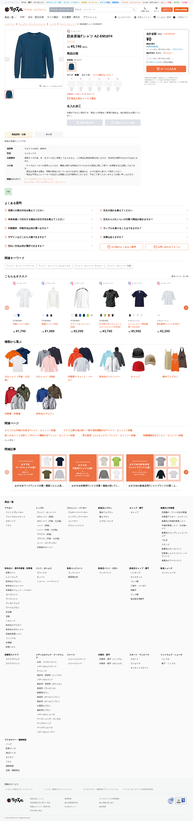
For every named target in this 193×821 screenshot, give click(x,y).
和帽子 (133, 590)
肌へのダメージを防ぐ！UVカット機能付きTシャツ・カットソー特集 (40, 435)
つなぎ (165, 540)
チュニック (42, 671)
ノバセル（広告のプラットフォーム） (19, 789)
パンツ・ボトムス (44, 568)
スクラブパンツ (13, 663)
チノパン (41, 577)
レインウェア (12, 577)
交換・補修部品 (13, 770)
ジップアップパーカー (78, 517)
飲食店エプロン (105, 508)
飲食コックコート (75, 568)
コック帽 (134, 594)
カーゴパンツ (12, 594)
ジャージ (71, 655)
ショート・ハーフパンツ (48, 581)
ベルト (9, 761)
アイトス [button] (71, 41)
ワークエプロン (13, 607)
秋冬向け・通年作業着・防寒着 (18, 568)
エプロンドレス (106, 521)
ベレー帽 (134, 581)
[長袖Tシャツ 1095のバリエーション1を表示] (43, 315)
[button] (11, 17)
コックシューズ (168, 572)
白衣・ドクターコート (47, 662)
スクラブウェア (13, 659)
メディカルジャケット (47, 666)
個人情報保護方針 (71, 803)
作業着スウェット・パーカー (19, 590)
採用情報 (68, 799)
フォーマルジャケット (16, 517)
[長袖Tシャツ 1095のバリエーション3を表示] (51, 315)
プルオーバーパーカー (78, 512)
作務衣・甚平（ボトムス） (111, 663)
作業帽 (9, 642)
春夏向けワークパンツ (171, 560)
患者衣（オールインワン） (49, 697)
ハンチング (135, 572)
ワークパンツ (12, 599)
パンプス (166, 659)
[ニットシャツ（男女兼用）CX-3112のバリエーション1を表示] (130, 315)
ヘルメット (11, 621)
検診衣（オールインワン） (49, 701)
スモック (166, 544)
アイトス (28, 179)
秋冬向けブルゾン (14, 581)
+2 (91, 315)
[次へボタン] (186, 307)
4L (108, 79)
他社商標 (102, 807)
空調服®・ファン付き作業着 (174, 512)
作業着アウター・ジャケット (174, 517)
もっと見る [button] (9, 440)
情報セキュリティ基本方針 (40, 807)
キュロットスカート (139, 668)
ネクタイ (10, 757)
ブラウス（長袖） (45, 534)
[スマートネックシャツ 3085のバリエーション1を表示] (72, 315)
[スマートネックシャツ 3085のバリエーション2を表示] (76, 315)
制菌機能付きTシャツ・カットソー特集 (163, 435)
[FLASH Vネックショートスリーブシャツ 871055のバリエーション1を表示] (101, 315)
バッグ (9, 744)
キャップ (134, 512)
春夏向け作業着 (167, 508)
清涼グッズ (11, 753)
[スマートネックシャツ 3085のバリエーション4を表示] (84, 315)
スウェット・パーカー (77, 508)
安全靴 (9, 612)
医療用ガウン (43, 692)
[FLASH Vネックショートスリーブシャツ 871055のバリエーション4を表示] (113, 315)
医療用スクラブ (12, 655)
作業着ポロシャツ (45, 547)
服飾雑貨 (10, 766)
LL (99, 79)
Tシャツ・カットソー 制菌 (119, 266)
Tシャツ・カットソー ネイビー (89, 266)
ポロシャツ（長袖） (46, 517)
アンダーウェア (13, 603)
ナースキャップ (44, 723)
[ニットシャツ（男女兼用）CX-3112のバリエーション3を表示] (138, 315)
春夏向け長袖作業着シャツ (173, 521)
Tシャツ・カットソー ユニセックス (54, 266)
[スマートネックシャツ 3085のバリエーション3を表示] (80, 315)
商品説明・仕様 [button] (19, 134)
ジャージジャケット (77, 659)
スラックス (42, 572)
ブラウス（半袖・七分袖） (49, 538)
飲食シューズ (166, 568)
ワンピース (135, 663)
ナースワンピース (45, 727)
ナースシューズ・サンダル (49, 719)
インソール (11, 638)
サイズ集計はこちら (102, 75)
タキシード (11, 521)
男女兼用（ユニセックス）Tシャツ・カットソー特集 (109, 435)
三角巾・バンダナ (138, 586)
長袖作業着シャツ (14, 634)
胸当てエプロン (106, 512)
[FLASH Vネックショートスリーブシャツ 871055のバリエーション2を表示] (105, 315)
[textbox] (105, 9)
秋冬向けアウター (14, 625)
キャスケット (136, 577)
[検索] (133, 9)
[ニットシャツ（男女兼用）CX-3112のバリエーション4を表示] (141, 315)
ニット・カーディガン (47, 543)
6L (118, 79)
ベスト (9, 525)
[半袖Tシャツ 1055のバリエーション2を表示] (18, 315)
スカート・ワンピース (139, 655)
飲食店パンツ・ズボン (108, 568)
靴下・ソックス (168, 663)
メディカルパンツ (45, 679)
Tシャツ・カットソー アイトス (20, 266)
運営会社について (37, 799)
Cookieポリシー (71, 807)
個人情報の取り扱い (106, 803)
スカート (134, 659)
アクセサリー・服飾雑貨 (15, 740)
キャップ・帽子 (136, 508)
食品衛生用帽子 (137, 599)
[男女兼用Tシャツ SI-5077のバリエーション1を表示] (159, 315)
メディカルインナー (46, 732)
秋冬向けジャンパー (15, 586)
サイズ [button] (49, 134)
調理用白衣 (73, 577)
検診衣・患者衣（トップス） (50, 675)
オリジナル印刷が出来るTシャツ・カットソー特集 (30, 430)
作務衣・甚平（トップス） (111, 659)
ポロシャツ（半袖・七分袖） (50, 521)
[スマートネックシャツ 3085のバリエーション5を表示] (88, 315)
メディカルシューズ (46, 714)
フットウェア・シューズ (171, 655)
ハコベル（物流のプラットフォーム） (58, 789)
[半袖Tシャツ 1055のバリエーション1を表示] (15, 315)
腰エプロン (104, 517)
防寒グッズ (11, 748)
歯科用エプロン (44, 710)
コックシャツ (74, 572)
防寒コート (11, 572)
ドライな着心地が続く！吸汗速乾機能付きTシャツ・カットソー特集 (98, 430)
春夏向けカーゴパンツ (171, 549)
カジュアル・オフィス (34, 182)
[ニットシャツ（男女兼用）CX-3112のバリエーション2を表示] (134, 315)
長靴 (8, 616)
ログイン (167, 9)
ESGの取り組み (36, 811)
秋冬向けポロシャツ (15, 629)
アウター (9, 508)
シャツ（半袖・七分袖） (48, 530)
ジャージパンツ (75, 663)
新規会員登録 (181, 9)
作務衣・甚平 (104, 655)
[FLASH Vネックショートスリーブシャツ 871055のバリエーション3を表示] (109, 315)
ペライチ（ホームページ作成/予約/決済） (138, 789)
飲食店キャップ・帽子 (139, 568)
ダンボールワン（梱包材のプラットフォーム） (101, 789)
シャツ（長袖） (44, 525)
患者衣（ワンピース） (47, 688)
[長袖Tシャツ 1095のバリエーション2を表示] (47, 315)
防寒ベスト (11, 647)
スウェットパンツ (76, 525)
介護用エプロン (44, 706)
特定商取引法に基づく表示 (40, 803)
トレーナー (73, 521)
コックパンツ (105, 572)
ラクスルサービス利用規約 (109, 799)
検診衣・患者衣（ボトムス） (50, 684)
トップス (40, 508)
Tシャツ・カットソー (43, 179)
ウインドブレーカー (15, 512)
